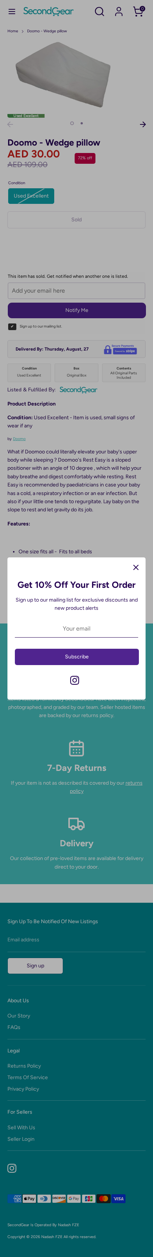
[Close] (136, 567)
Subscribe (77, 657)
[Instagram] (74, 680)
